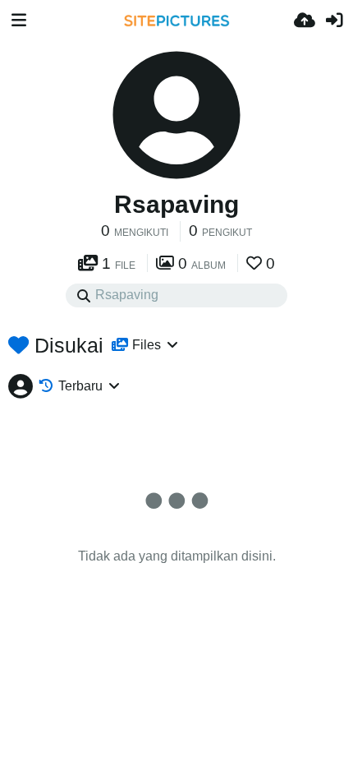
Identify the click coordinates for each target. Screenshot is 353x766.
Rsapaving (176, 204)
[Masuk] (334, 20)
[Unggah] (304, 20)
